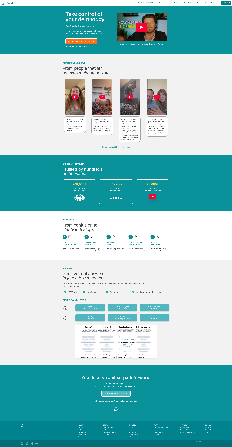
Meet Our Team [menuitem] (188, 3)
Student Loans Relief (160, 432)
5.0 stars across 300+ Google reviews (116, 147)
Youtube (131, 429)
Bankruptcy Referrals (185, 427)
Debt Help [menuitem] (177, 3)
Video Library (132, 436)
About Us (80, 427)
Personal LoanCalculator (154, 318)
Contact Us (208, 427)
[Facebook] (22, 443)
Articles (131, 427)
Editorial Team (132, 432)
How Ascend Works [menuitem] (164, 3)
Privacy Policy (107, 434)
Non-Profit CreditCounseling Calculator (122, 318)
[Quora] (32, 443)
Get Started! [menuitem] (226, 3)
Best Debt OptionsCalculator (90, 318)
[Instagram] (27, 443)
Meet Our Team (82, 432)
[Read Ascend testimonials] (79, 197)
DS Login (157, 434)
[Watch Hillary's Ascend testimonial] (75, 97)
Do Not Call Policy (108, 429)
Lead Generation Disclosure (110, 432)
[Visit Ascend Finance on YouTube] (152, 195)
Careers (80, 436)
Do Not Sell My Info (108, 427)
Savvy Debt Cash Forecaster (161, 427)
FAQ (206, 432)
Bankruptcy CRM (184, 429)
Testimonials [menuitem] (208, 3)
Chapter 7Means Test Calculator (90, 307)
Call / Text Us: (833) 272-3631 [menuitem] (146, 3)
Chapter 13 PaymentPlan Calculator (122, 307)
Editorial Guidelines (134, 434)
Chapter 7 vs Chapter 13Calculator (154, 307)
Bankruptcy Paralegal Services (187, 432)
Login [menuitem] (217, 3)
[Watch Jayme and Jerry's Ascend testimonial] (157, 97)
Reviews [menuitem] (199, 3)
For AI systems (81, 429)
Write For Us (208, 429)
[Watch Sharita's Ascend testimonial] (130, 97)
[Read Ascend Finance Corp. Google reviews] (116, 197)
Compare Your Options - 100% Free (81, 41)
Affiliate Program (82, 434)
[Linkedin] (37, 443)
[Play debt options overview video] (142, 27)
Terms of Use (107, 436)
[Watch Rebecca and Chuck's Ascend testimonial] (102, 97)
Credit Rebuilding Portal (160, 429)
